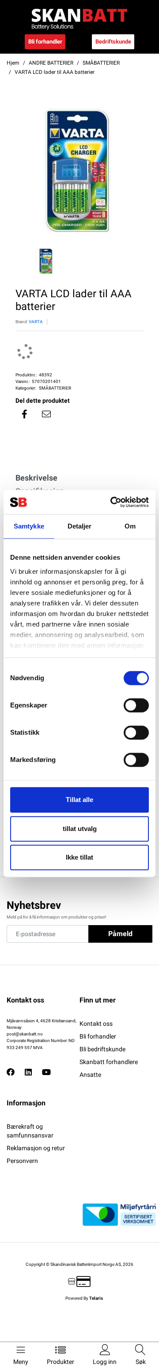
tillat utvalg (80, 828)
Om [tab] (130, 526)
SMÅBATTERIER (55, 388)
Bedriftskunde (113, 41)
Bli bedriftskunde (102, 1049)
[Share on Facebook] (24, 414)
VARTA (36, 321)
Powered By (84, 1298)
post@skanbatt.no (25, 1034)
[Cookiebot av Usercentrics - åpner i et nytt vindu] (112, 502)
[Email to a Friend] (46, 414)
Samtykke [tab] (29, 526)
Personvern (22, 1160)
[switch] (136, 705)
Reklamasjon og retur (36, 1148)
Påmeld (120, 934)
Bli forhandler (45, 41)
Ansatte (90, 1074)
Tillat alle (79, 799)
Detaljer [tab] (80, 526)
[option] (79, 171)
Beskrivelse (36, 477)
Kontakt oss (96, 1023)
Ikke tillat (79, 857)
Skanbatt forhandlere (109, 1061)
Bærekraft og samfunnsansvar (30, 1131)
